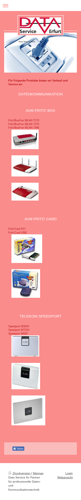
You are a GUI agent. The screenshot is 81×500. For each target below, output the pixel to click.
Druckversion (21, 473)
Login (69, 473)
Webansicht (65, 477)
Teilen (19, 448)
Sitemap (38, 473)
